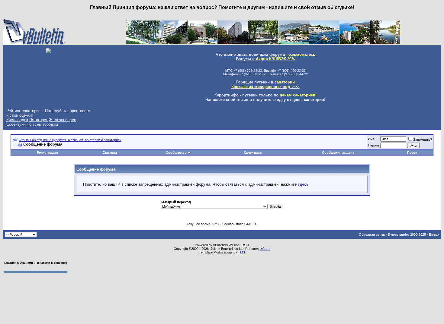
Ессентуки (15, 124)
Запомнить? (422, 139)
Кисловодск (17, 120)
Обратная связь (372, 234)
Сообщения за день (338, 152)
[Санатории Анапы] (324, 42)
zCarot (265, 248)
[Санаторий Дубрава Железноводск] (232, 42)
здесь (303, 184)
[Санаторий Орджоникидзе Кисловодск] (202, 42)
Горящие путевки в (265, 84)
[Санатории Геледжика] (354, 42)
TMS (241, 252)
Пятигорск (38, 120)
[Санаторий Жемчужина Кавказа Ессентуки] (263, 42)
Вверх (434, 234)
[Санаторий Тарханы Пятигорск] (171, 42)
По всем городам (42, 124)
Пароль (373, 145)
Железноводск (62, 120)
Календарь (253, 152)
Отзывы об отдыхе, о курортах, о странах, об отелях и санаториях (70, 140)
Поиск (412, 152)
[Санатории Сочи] (293, 42)
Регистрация (47, 152)
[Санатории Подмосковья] (385, 42)
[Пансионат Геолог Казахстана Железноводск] (141, 42)
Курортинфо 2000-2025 (407, 234)
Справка (110, 152)
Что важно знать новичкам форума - (265, 54)
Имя (371, 139)
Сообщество (176, 152)
